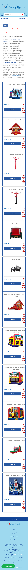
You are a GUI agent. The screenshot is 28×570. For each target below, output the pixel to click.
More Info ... (7, 104)
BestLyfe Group (18, 554)
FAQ (14, 529)
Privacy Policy (14, 536)
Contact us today (16, 75)
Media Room (14, 540)
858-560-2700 (23, 18)
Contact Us (14, 533)
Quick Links (9, 566)
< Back (5, 25)
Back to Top (14, 519)
